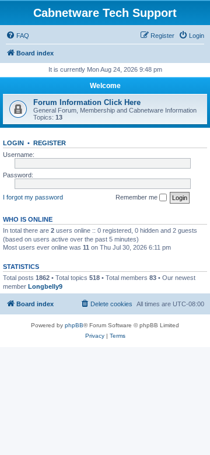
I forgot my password (33, 197)
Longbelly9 (45, 286)
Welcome (105, 86)
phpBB (74, 325)
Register (49, 142)
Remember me (137, 197)
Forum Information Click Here (87, 102)
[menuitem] (17, 36)
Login (13, 142)
